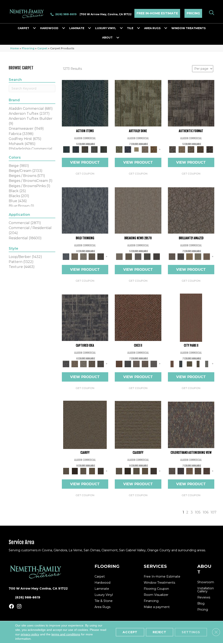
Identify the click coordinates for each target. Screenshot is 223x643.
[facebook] (11, 606)
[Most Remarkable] (128, 149)
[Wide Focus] (180, 470)
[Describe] (83, 470)
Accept (130, 632)
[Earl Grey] (94, 149)
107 (213, 512)
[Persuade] (92, 470)
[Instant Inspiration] (206, 256)
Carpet (23, 28)
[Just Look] (206, 470)
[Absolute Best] (198, 470)
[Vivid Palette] (153, 149)
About (107, 37)
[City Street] (104, 149)
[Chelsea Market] (138, 317)
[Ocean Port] (76, 149)
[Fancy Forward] (191, 424)
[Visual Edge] (191, 103)
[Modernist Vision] (136, 149)
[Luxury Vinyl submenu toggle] (121, 28)
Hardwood (49, 28)
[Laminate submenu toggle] (89, 28)
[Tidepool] (85, 103)
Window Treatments (188, 28)
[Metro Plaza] (145, 363)
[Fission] (92, 256)
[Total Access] (157, 256)
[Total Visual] (189, 470)
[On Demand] (147, 256)
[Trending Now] (138, 210)
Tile (130, 28)
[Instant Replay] (138, 256)
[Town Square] (153, 363)
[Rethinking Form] (200, 149)
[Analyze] (74, 470)
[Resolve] (85, 424)
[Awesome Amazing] (145, 149)
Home (14, 48)
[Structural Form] (210, 149)
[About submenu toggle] (117, 37)
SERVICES (155, 566)
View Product (85, 162)
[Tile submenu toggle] (138, 28)
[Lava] (83, 256)
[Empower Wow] (198, 256)
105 (198, 512)
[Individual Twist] (191, 149)
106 (205, 512)
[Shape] (85, 210)
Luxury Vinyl (105, 28)
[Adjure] (100, 470)
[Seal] (100, 256)
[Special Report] (129, 256)
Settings (191, 632)
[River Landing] (128, 363)
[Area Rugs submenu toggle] (165, 28)
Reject (159, 632)
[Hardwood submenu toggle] (63, 28)
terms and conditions (65, 634)
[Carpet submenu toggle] (34, 28)
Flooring (28, 48)
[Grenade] (74, 256)
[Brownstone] (85, 149)
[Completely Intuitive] (189, 256)
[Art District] (136, 363)
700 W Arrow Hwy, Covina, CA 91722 (106, 14)
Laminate (76, 28)
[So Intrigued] (191, 210)
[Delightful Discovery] (138, 103)
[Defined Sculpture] (182, 149)
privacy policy (30, 634)
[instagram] (19, 606)
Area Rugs (152, 28)
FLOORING (107, 566)
